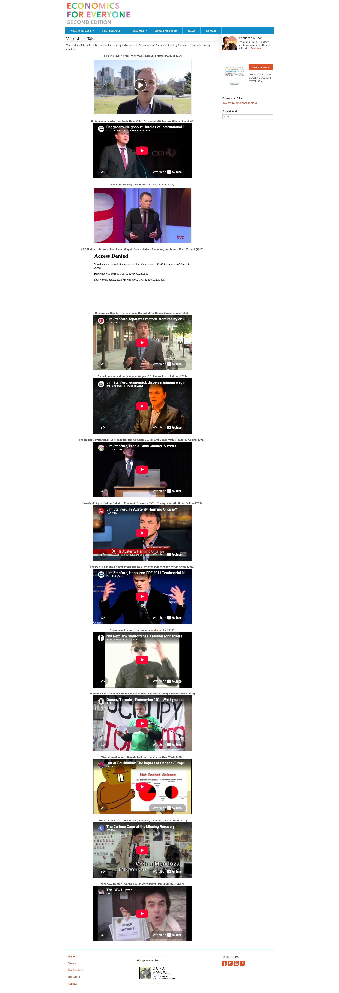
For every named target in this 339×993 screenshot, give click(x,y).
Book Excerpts (111, 30)
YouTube (236, 963)
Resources (137, 30)
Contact (211, 30)
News (191, 30)
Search (72, 963)
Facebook (224, 963)
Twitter (230, 963)
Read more (256, 48)
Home (71, 956)
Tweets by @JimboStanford (239, 102)
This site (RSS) (242, 963)
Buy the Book (260, 66)
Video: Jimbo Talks (166, 30)
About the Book (81, 30)
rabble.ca (156, 630)
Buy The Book (76, 970)
